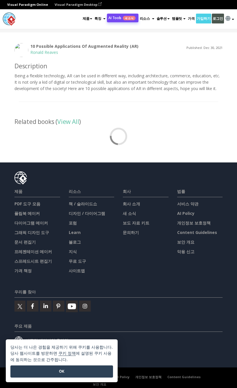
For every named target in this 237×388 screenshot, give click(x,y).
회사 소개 (131, 203)
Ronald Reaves (44, 52)
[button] (100, 18)
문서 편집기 (25, 242)
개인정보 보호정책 (194, 223)
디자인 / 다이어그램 (87, 213)
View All (68, 122)
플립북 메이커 (27, 213)
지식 (73, 251)
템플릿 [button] (177, 18)
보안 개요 (186, 242)
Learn (75, 232)
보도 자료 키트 (136, 223)
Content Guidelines (197, 232)
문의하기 (131, 232)
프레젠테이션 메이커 (33, 251)
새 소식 (129, 213)
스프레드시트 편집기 (33, 261)
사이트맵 (77, 270)
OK (61, 371)
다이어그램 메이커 (31, 223)
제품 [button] (86, 18)
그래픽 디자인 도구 (31, 232)
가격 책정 (23, 270)
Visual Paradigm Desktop (76, 4)
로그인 (218, 18)
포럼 (73, 223)
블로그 (75, 242)
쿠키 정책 (67, 353)
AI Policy (186, 213)
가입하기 (203, 18)
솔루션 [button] (162, 18)
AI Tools (120, 17)
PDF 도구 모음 (27, 203)
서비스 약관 (188, 203)
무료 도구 (77, 261)
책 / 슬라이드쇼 (83, 203)
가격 (191, 18)
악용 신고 (186, 251)
